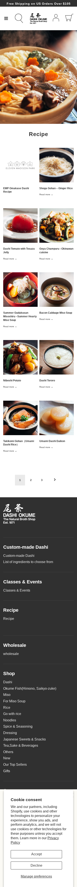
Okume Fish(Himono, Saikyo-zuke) (29, 688)
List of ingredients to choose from (28, 562)
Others (8, 752)
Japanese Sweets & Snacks (24, 739)
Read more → (46, 194)
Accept (36, 854)
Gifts (6, 771)
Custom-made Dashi (18, 555)
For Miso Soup (14, 701)
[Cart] (69, 18)
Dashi (7, 682)
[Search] (21, 18)
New (6, 758)
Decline (36, 865)
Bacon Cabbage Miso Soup (55, 312)
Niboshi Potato (12, 380)
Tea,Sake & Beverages (20, 745)
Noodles (9, 720)
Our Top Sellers (15, 764)
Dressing (10, 733)
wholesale (11, 654)
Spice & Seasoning (18, 726)
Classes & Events (16, 590)
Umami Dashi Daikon (52, 441)
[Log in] (56, 18)
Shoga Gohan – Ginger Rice (56, 188)
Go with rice (12, 714)
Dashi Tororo (47, 380)
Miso (6, 695)
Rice (6, 707)
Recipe (8, 618)
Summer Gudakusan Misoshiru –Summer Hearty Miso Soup (20, 316)
